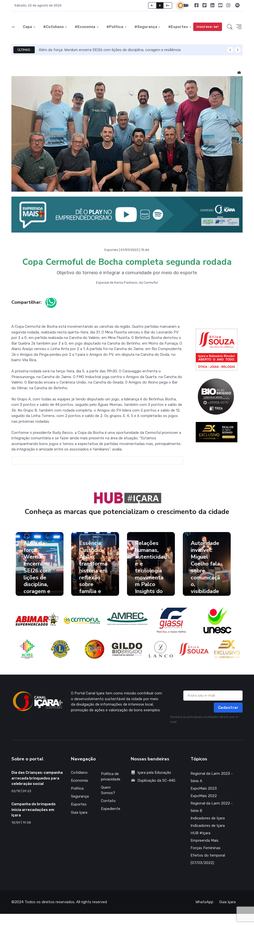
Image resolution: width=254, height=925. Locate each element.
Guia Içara (79, 812)
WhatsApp (204, 902)
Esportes (79, 804)
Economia (79, 780)
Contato (108, 801)
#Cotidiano (53, 27)
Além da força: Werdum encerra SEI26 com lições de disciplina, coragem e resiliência (110, 50)
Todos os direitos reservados (49, 902)
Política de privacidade (110, 777)
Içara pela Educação (154, 772)
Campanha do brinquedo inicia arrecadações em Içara (33, 809)
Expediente (110, 808)
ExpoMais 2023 (203, 788)
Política (77, 788)
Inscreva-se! (207, 27)
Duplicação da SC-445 (156, 780)
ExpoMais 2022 (203, 796)
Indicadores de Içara (207, 818)
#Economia (85, 27)
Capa (27, 27)
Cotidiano (79, 772)
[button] (229, 26)
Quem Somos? (108, 790)
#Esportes (178, 27)
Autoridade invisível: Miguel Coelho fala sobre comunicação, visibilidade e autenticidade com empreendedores (206, 584)
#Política (114, 27)
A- (152, 5)
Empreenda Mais (204, 840)
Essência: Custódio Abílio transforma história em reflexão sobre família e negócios (93, 570)
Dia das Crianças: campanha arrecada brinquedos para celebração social (37, 778)
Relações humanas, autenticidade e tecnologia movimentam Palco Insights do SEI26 (151, 570)
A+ (168, 5)
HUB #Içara (200, 833)
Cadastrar (228, 707)
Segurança (80, 796)
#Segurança (145, 27)
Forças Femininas (205, 848)
